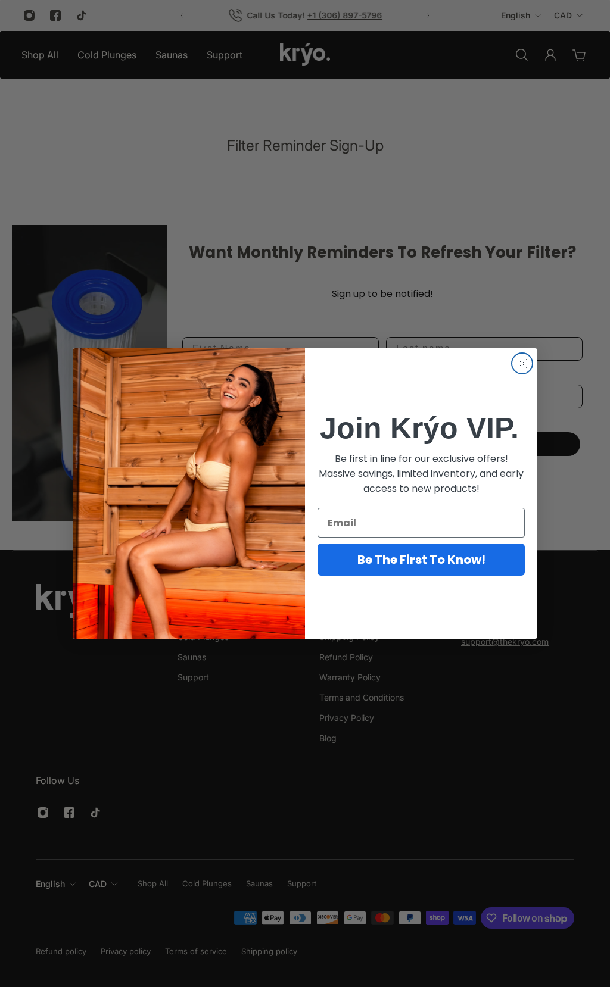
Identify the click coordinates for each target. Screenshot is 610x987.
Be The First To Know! (421, 559)
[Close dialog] (522, 363)
